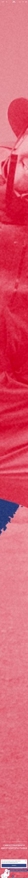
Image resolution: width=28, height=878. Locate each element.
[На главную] (14, 2)
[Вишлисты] (23, 2)
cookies (12, 860)
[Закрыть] (25, 861)
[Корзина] (26, 2)
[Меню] (3, 2)
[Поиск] (6, 2)
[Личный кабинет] (20, 2)
